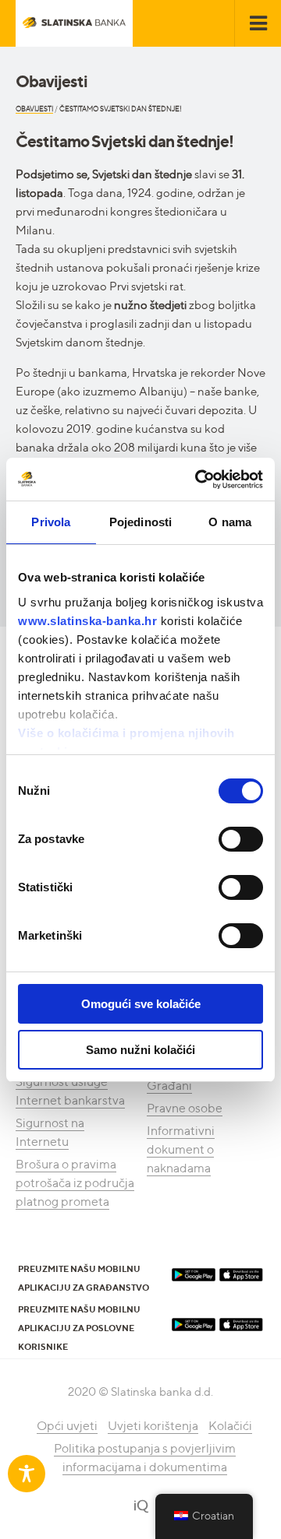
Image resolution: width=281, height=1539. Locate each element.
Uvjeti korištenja (153, 1425)
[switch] (241, 839)
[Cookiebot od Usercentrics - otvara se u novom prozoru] (198, 479)
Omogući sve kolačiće (141, 1003)
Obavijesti (34, 108)
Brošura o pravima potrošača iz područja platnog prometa (75, 1183)
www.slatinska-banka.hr (87, 620)
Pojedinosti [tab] (140, 522)
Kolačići (230, 1425)
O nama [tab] (229, 522)
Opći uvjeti (67, 1425)
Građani (169, 1085)
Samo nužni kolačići (140, 1049)
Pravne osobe (184, 1108)
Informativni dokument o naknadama (181, 1149)
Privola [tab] (50, 522)
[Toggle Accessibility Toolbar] (26, 1473)
